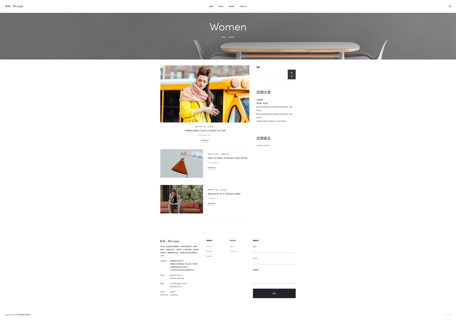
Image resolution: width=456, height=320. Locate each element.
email (255, 258)
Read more (205, 140)
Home (211, 6)
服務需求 (256, 270)
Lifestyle (223, 190)
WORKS (231, 6)
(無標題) (259, 100)
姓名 (254, 247)
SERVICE (209, 247)
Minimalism (225, 154)
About (221, 6)
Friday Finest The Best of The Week (270, 121)
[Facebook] (445, 314)
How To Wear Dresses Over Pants (228, 158)
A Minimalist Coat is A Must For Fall (204, 130)
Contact (243, 6)
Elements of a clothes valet (224, 193)
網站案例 (209, 256)
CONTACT (233, 251)
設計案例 (209, 251)
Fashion (211, 127)
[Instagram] (450, 314)
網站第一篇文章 (262, 103)
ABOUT (232, 247)
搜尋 (258, 67)
